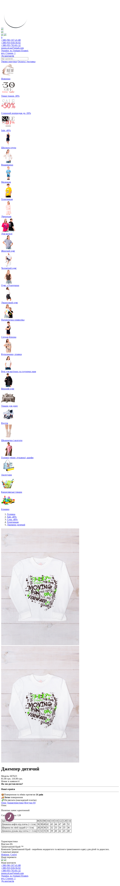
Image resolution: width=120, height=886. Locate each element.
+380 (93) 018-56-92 (11, 42)
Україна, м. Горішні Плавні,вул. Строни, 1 (15, 51)
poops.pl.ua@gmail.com (12, 48)
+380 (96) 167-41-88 (11, 40)
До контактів (7, 56)
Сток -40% (12, 519)
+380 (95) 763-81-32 (11, 45)
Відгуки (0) (30, 803)
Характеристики (15, 803)
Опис (4, 803)
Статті (13, 854)
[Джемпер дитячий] (40, 644)
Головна (11, 514)
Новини (5, 854)
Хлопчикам (13, 522)
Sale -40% (12, 517)
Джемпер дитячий (16, 524)
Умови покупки (9, 61)
